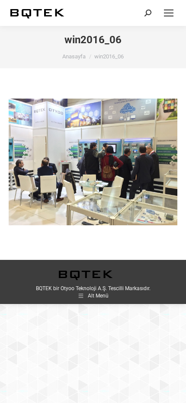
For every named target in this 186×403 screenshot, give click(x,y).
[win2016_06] (93, 162)
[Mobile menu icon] (168, 13)
